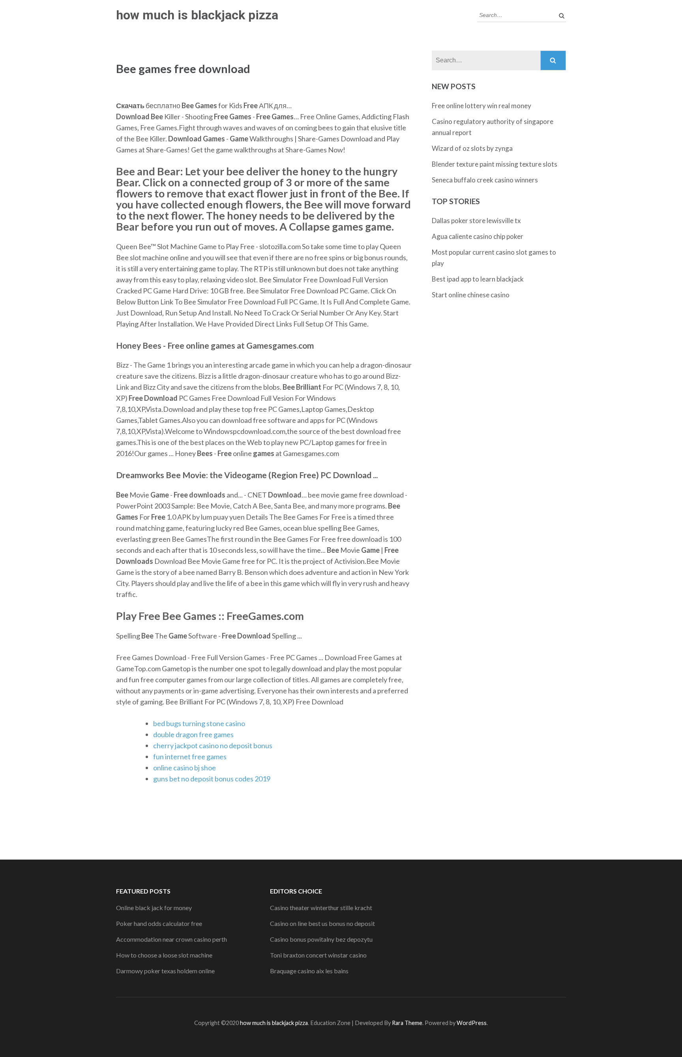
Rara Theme (407, 1022)
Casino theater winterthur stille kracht (321, 907)
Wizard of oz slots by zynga (472, 148)
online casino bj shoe (184, 767)
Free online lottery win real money (481, 105)
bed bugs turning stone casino (199, 723)
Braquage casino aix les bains (309, 970)
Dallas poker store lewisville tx (476, 220)
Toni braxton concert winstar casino (318, 955)
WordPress (472, 1022)
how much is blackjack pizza (197, 15)
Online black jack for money (154, 907)
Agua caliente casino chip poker (477, 236)
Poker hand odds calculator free (159, 923)
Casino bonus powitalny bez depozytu (321, 939)
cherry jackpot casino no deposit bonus (212, 745)
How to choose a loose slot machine (164, 955)
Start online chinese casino (471, 295)
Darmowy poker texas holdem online (165, 970)
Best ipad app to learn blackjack (478, 279)
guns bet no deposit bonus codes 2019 (211, 778)
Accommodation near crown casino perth (171, 939)
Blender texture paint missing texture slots (494, 164)
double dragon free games (193, 734)
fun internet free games (190, 756)
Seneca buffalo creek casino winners (485, 180)
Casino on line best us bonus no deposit (322, 923)
